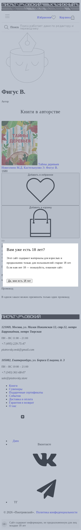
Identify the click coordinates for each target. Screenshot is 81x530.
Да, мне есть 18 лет (19, 280)
